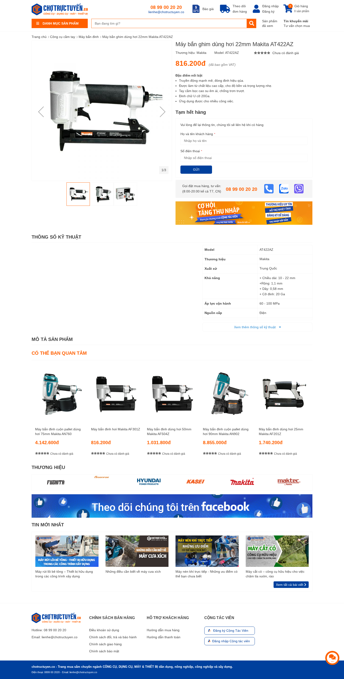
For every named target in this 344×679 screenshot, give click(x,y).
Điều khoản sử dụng (104, 630)
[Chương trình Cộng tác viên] (244, 213)
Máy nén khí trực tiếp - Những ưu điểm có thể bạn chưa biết (207, 574)
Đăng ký (268, 11)
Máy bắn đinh (89, 37)
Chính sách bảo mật (104, 651)
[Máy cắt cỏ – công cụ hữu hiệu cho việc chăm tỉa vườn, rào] (277, 551)
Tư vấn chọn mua (297, 26)
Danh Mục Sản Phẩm (61, 23)
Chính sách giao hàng (105, 644)
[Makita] (242, 481)
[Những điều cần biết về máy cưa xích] (137, 551)
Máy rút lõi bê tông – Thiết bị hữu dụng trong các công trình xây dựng (64, 574)
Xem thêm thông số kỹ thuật (255, 327)
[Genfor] (102, 477)
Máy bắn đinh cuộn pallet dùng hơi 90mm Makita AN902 (226, 431)
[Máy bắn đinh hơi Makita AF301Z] (116, 392)
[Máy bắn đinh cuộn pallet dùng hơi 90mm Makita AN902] (228, 392)
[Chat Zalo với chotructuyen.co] (284, 188)
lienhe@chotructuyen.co (166, 12)
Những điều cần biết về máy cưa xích (133, 571)
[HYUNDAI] (149, 481)
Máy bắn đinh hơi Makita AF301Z (115, 429)
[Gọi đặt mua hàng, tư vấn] (269, 188)
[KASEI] (195, 481)
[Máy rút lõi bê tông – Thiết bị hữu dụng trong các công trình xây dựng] (67, 551)
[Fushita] (55, 482)
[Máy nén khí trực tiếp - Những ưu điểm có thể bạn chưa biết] (207, 551)
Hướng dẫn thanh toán (163, 637)
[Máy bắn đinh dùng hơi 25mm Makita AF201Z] (284, 392)
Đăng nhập (270, 6)
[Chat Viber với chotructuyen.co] (299, 188)
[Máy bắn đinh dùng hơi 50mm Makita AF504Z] (172, 392)
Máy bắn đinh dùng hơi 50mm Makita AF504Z (169, 431)
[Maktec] (289, 481)
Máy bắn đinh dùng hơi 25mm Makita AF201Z (281, 431)
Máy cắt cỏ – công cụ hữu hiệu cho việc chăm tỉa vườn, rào (275, 574)
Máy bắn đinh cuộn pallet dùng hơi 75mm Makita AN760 (58, 431)
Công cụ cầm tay (62, 37)
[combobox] (169, 23)
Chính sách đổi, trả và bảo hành (113, 637)
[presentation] (308, 412)
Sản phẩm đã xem (269, 23)
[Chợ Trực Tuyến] (172, 505)
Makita (201, 53)
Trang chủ (39, 37)
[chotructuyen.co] (60, 9)
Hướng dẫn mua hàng (163, 630)
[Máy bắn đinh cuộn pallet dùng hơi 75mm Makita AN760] (60, 392)
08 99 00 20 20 (166, 7)
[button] (41, 111)
